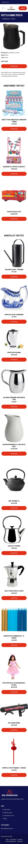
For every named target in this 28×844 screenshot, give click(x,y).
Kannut (13, 19)
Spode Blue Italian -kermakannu (14, 314)
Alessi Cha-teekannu (14, 546)
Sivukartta (20, 841)
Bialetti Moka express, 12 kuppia (14, 591)
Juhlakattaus (6, 19)
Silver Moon (7, 809)
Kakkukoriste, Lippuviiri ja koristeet (14, 167)
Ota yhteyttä (13, 839)
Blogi (5, 818)
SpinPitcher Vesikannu (14, 352)
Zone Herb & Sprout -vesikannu (14, 269)
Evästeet (20, 839)
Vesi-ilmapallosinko (14, 723)
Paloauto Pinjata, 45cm (14, 212)
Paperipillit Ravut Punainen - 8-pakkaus (14, 768)
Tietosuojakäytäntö (10, 841)
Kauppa (23, 8)
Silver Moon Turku (9, 815)
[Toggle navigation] (3, 8)
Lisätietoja (14, 66)
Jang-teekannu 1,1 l (14, 501)
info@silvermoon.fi (5, 2)
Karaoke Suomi (8, 812)
